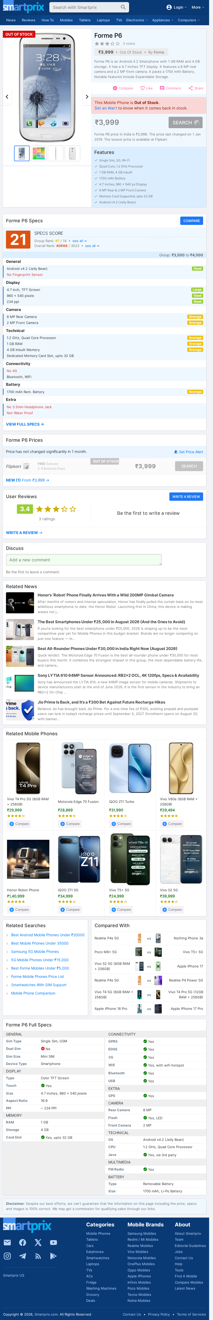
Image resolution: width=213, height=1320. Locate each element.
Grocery (92, 1294)
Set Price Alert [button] (191, 452)
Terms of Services (191, 1314)
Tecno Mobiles (139, 1294)
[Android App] (53, 1256)
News (11, 20)
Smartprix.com (46, 1314)
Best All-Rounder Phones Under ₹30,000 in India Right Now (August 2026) (107, 648)
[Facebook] (22, 1242)
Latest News (185, 1288)
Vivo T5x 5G (119, 890)
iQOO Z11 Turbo (121, 801)
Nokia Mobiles (139, 1300)
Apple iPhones (139, 1276)
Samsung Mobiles (142, 1233)
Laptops (103, 20)
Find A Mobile (186, 1276)
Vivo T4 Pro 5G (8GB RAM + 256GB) (28, 801)
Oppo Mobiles (139, 1270)
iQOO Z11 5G (68, 890)
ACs (89, 1276)
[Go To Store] (17, 466)
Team (179, 1239)
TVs (119, 20)
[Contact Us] (7, 1242)
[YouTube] (53, 1242)
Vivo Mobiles (138, 1252)
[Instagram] (7, 1256)
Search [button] (182, 122)
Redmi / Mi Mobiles (143, 1239)
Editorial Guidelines (190, 1246)
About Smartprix (188, 1233)
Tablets (85, 20)
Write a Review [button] (186, 497)
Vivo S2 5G (169, 890)
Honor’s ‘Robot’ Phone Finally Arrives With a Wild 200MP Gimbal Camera (106, 594)
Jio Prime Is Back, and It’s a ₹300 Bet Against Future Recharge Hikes (101, 701)
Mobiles (66, 20)
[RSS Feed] (38, 1256)
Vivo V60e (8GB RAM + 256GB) (179, 801)
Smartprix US (13, 1275)
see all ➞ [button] (79, 241)
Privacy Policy (159, 1314)
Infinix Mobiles (139, 1282)
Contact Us (184, 1258)
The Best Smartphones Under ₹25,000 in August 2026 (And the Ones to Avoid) (111, 621)
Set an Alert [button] (106, 108)
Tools (179, 1270)
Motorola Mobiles (142, 1258)
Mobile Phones (98, 1233)
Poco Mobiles (138, 1288)
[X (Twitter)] (38, 1242)
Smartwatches (97, 1258)
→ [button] (27, 480)
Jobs (179, 1252)
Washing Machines (101, 1288)
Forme (159, 52)
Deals (90, 1300)
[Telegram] (22, 1256)
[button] (104, 425)
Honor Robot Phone (23, 890)
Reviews (28, 20)
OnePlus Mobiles (141, 1264)
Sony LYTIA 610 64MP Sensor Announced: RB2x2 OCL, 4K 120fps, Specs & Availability (118, 675)
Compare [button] (191, 221)
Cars (90, 1246)
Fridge (91, 1282)
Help (178, 1264)
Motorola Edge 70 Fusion (78, 801)
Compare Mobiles (189, 1282)
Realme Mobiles (140, 1246)
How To (48, 20)
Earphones (95, 1252)
